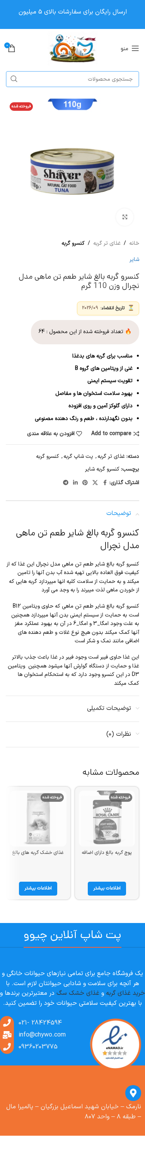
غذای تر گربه (107, 243)
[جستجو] (14, 79)
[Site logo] (72, 48)
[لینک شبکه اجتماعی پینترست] (85, 483)
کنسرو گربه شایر (102, 469)
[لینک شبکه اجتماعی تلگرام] (66, 483)
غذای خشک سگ (77, 993)
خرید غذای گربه (125, 993)
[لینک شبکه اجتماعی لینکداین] (75, 483)
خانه (134, 243)
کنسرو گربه (73, 243)
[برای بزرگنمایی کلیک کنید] (124, 217)
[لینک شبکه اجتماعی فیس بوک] (104, 483)
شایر (134, 260)
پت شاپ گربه (78, 456)
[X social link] (95, 483)
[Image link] (115, 1045)
